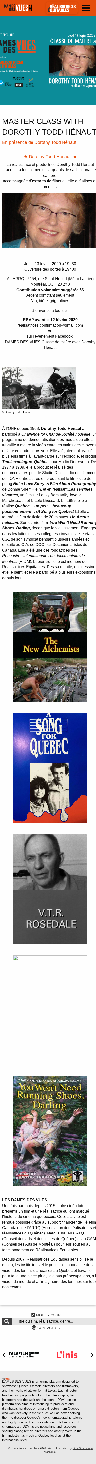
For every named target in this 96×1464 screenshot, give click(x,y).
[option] (48, 60)
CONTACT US (48, 1328)
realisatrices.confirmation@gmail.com (50, 325)
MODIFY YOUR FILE (52, 1315)
